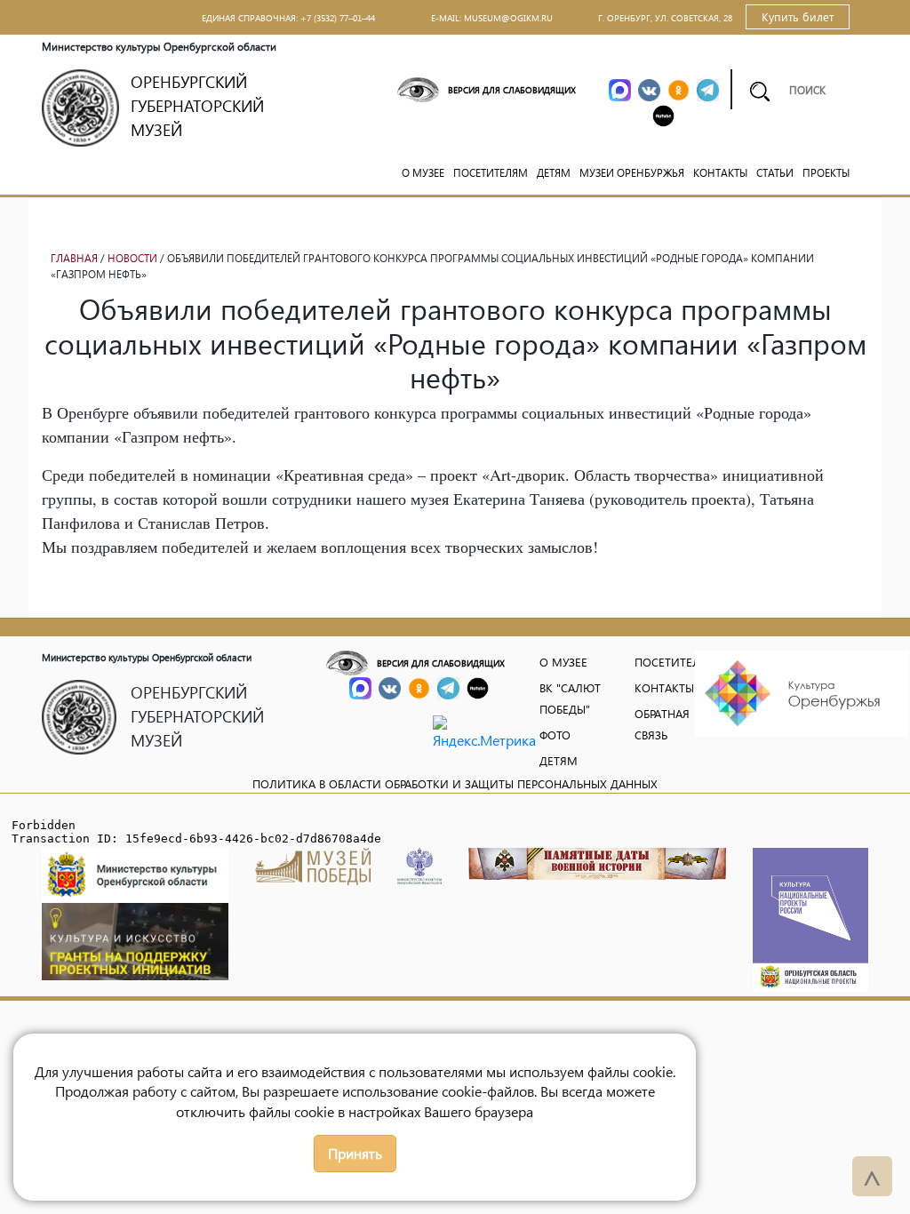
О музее (423, 173)
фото (555, 734)
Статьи (775, 173)
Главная (74, 258)
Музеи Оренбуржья (631, 173)
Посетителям (490, 173)
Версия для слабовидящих (512, 89)
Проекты (826, 173)
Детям (554, 173)
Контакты (720, 173)
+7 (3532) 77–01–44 (337, 17)
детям (558, 760)
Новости (132, 258)
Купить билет (798, 16)
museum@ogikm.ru (508, 17)
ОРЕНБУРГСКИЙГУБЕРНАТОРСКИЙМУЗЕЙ (197, 105)
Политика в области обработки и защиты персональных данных (455, 783)
